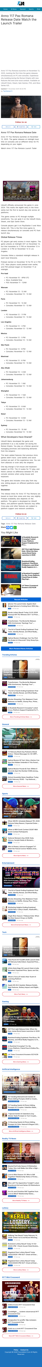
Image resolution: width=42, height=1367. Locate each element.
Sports (31, 9)
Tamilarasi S (7, 91)
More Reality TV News (20, 1200)
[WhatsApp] (15, 527)
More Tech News (20, 994)
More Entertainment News (20, 925)
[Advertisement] (21, 40)
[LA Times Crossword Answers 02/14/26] (11, 595)
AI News (14, 9)
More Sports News (20, 855)
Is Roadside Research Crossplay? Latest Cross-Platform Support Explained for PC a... (30, 541)
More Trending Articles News (20, 717)
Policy (16, 1350)
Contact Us (24, 1350)
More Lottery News (19, 1270)
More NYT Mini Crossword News (20, 1336)
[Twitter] (11, 527)
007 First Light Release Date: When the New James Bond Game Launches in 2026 (30, 552)
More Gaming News (20, 1062)
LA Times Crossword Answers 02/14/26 (30, 586)
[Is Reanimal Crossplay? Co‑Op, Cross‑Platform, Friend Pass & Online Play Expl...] (11, 583)
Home (5, 9)
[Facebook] (7, 527)
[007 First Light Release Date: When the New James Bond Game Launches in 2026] (11, 558)
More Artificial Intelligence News (20, 1131)
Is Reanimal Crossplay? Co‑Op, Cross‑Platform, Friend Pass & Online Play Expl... (31, 576)
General (22, 9)
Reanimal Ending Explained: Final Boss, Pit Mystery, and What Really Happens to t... (30, 564)
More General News (20, 786)
